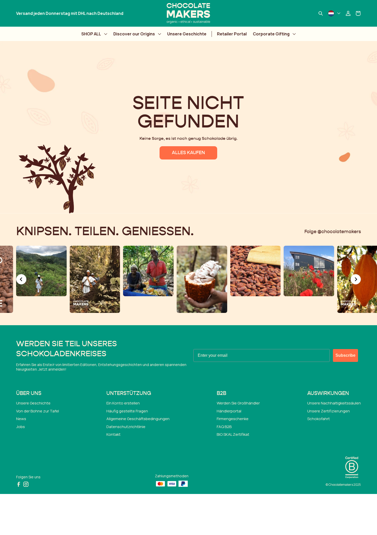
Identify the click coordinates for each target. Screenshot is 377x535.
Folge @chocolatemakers (332, 232)
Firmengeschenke (233, 418)
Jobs (20, 426)
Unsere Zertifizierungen (328, 411)
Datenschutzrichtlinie (125, 426)
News (21, 418)
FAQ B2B (224, 426)
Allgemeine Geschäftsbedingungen (138, 418)
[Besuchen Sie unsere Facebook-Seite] (18, 484)
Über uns (28, 393)
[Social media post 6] (202, 279)
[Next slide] (356, 279)
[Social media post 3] (41, 271)
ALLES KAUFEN (188, 153)
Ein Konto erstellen (123, 403)
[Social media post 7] (255, 271)
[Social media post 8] (309, 271)
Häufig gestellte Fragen (127, 411)
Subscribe (345, 355)
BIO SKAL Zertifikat (233, 434)
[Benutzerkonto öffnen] (348, 13)
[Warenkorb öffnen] (358, 13)
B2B (221, 393)
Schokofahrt (318, 418)
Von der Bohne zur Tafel (37, 411)
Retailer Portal (232, 34)
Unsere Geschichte (186, 34)
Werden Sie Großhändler (238, 403)
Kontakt (113, 434)
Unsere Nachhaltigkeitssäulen (334, 403)
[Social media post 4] (95, 279)
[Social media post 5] (148, 271)
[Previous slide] (21, 279)
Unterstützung (128, 393)
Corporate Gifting (271, 34)
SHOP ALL (91, 34)
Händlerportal (229, 411)
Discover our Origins (134, 34)
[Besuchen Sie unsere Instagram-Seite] (25, 484)
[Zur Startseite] (188, 13)
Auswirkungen (328, 393)
